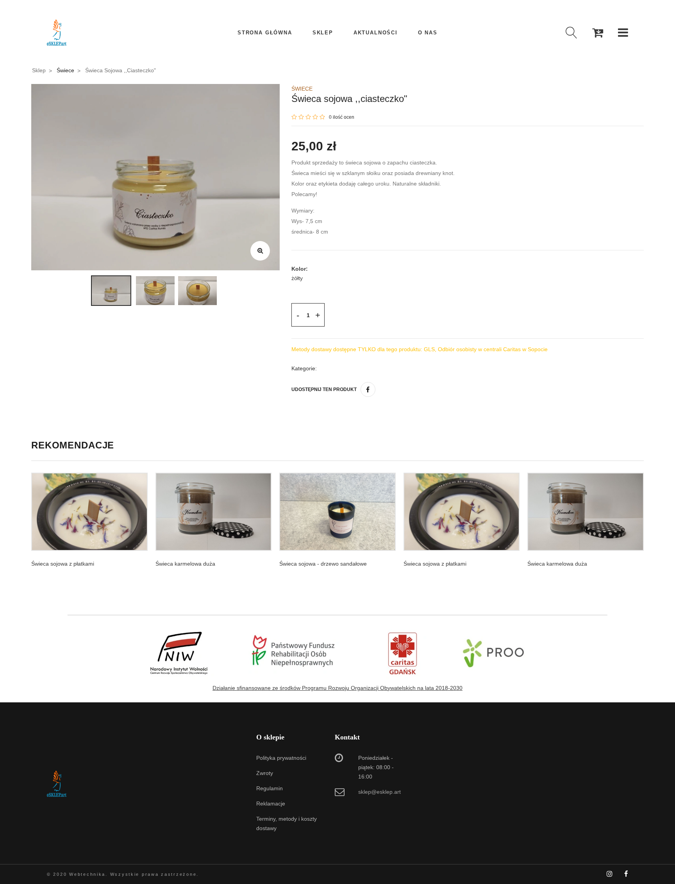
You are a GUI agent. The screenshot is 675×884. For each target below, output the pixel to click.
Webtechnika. (88, 874)
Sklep (322, 33)
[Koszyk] (597, 32)
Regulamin (269, 788)
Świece (65, 70)
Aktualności (376, 33)
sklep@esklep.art (379, 792)
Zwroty (264, 773)
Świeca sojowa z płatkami (62, 564)
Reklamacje (270, 803)
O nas (428, 33)
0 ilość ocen (341, 117)
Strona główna (265, 33)
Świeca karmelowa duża (185, 564)
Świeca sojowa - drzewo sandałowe (323, 564)
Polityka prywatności (281, 758)
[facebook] (368, 389)
